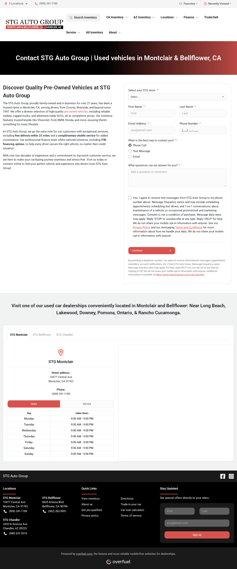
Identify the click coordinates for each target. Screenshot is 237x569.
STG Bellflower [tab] (42, 334)
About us (87, 504)
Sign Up (197, 534)
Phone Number (190, 123)
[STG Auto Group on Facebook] (221, 476)
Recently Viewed (218, 3)
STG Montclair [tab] (19, 334)
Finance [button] (189, 17)
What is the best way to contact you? (152, 140)
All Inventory (94, 32)
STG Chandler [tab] (64, 334)
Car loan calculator (132, 510)
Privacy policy (90, 515)
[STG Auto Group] (34, 24)
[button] (17, 3)
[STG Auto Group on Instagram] (230, 476)
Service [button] (71, 32)
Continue (137, 250)
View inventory (90, 498)
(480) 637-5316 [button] (18, 533)
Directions (127, 498)
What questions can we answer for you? (154, 165)
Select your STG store (143, 90)
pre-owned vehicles (76, 111)
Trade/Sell (211, 17)
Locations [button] (167, 17)
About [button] (113, 32)
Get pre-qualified (91, 510)
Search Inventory (85, 17)
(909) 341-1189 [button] (48, 3)
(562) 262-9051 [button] (57, 511)
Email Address (138, 123)
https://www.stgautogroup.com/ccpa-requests (180, 274)
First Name (136, 106)
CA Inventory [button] (114, 17)
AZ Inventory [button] (142, 17)
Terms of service (131, 515)
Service (87, 403)
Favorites (189, 3)
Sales (34, 403)
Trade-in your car (131, 504)
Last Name (188, 106)
